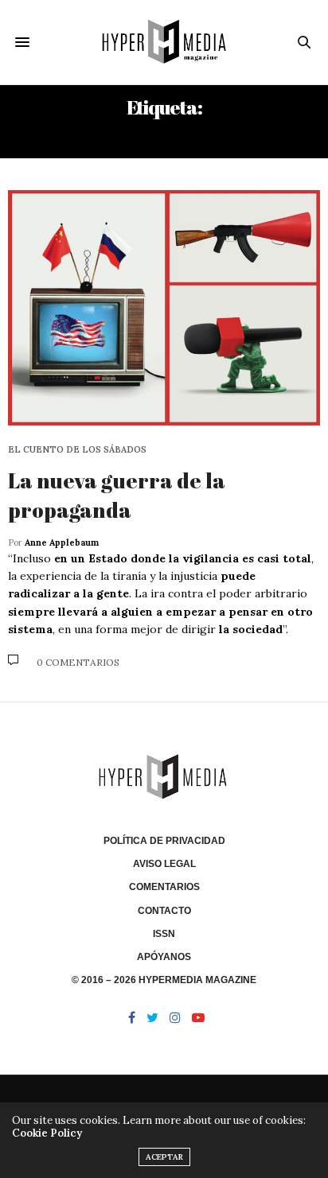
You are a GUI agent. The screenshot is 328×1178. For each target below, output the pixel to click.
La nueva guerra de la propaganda (116, 494)
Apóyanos (164, 956)
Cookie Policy (47, 1133)
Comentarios (164, 886)
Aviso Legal (164, 863)
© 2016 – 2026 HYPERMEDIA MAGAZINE (164, 980)
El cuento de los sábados (77, 449)
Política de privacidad (164, 840)
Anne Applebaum (62, 542)
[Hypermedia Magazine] (164, 42)
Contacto (164, 910)
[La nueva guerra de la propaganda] (164, 308)
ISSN (164, 933)
